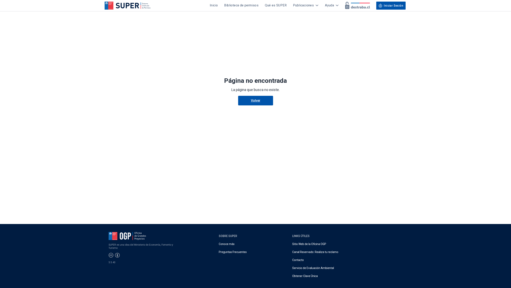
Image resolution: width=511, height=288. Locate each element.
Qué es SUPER (276, 5)
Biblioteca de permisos (241, 5)
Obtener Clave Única (305, 276)
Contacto (298, 260)
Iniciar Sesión (393, 5)
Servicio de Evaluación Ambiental (313, 268)
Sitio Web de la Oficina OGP (309, 244)
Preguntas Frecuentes (233, 252)
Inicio (214, 5)
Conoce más (227, 244)
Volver (255, 100)
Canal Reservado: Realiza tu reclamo (315, 252)
